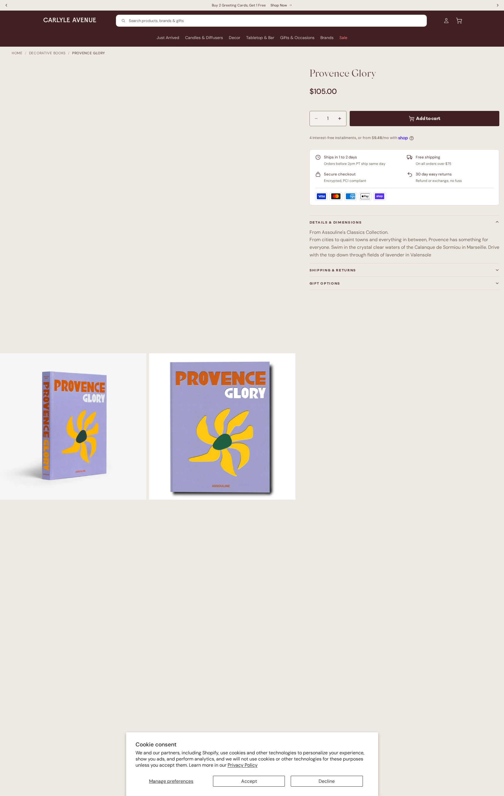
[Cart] (459, 20)
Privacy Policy (243, 765)
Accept (249, 781)
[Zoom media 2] (222, 426)
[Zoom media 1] (73, 426)
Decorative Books (47, 53)
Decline (327, 781)
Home (17, 53)
